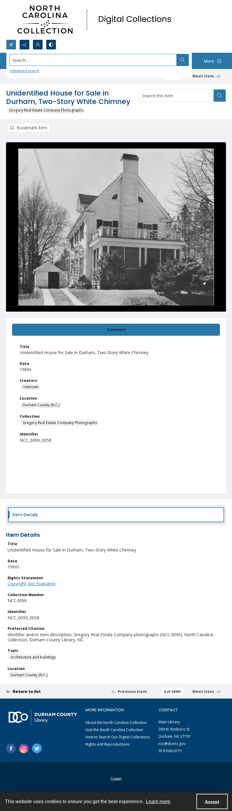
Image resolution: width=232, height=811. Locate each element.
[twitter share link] (37, 748)
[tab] (116, 329)
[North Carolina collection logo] (96, 19)
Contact (116, 778)
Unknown (31, 386)
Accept (212, 801)
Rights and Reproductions (107, 744)
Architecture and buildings (33, 657)
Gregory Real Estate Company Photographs (46, 110)
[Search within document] (220, 96)
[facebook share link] (11, 748)
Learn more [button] (158, 801)
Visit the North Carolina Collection (114, 729)
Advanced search (24, 70)
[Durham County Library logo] (42, 717)
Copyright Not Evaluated (31, 583)
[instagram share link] (24, 748)
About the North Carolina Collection (116, 722)
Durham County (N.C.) (41, 404)
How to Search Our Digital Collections (117, 737)
